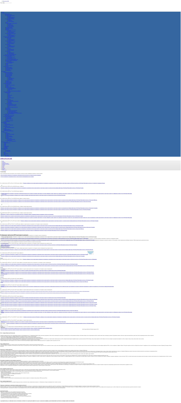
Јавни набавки (3, 162)
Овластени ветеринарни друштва (12, 88)
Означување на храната (9, 14)
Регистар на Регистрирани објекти (12, 58)
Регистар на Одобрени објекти (11, 139)
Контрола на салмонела (7, 121)
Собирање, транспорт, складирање (10, 134)
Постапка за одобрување (11, 26)
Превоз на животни (8, 109)
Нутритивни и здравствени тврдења (10, 15)
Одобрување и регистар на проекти (12, 105)
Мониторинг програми (8, 61)
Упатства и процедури (8, 70)
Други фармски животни (11, 97)
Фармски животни (8, 92)
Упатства (7, 64)
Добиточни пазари (10, 89)
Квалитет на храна (6, 66)
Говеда (9, 93)
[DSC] (2, 286)
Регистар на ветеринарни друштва (10, 115)
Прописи (3, 161)
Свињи (9, 94)
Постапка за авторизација (11, 21)
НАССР (7, 22)
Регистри (3, 166)
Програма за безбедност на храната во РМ (11, 54)
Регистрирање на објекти (7, 126)
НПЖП (3, 131)
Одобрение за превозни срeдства (12, 111)
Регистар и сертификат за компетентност (12, 112)
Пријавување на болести (9, 75)
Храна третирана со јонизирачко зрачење (11, 33)
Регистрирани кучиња (10, 100)
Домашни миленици (8, 99)
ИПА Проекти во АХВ (9, 156)
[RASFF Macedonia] (2, 284)
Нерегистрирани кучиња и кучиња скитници (13, 101)
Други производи (8, 69)
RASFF (5, 145)
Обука (8, 98)
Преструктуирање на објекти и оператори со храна (12, 59)
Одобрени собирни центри (11, 78)
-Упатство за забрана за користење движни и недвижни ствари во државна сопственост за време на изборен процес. (20, 329)
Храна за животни (4, 122)
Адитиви (5, 128)
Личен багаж (5, 147)
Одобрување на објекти (9, 56)
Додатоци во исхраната (8, 37)
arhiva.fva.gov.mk (6, 158)
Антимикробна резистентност (9, 120)
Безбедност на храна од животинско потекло (9, 55)
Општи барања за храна (7, 13)
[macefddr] (2, 312)
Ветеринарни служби (6, 114)
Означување (5, 125)
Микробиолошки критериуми (9, 28)
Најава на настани (8, 150)
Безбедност (5, 123)
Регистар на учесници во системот (10, 87)
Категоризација (8, 133)
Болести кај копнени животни (9, 73)
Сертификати (9, 77)
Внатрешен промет (8, 76)
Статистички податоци (8, 82)
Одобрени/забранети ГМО (11, 49)
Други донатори (6, 153)
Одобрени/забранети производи (11, 31)
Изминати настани (8, 151)
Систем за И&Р (8, 84)
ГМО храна (7, 47)
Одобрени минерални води (11, 52)
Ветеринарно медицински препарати (8, 116)
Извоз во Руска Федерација (9, 65)
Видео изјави (3, 168)
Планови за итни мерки (9, 81)
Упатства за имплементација (9, 136)
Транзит (5, 143)
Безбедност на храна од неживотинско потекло (9, 36)
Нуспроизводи (6, 132)
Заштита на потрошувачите (5, 163)
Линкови (3, 167)
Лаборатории (7, 80)
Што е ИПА (7, 155)
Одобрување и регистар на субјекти (12, 104)
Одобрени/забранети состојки (11, 39)
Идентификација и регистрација (8, 83)
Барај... (1, 2)
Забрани (5, 144)
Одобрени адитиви (10, 20)
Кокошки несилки (10, 95)
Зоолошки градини (8, 108)
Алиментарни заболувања (9, 27)
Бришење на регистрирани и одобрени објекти (11, 60)
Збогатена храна (8, 44)
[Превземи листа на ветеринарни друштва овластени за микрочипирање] (5, 245)
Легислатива (9, 16)
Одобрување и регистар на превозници (12, 110)
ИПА (4, 154)
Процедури (7, 137)
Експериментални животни (9, 103)
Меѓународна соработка (5, 148)
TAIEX (5, 149)
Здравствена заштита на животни (8, 72)
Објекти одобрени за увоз (7, 142)
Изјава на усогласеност (10, 25)
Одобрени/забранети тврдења (11, 17)
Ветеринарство (4, 71)
